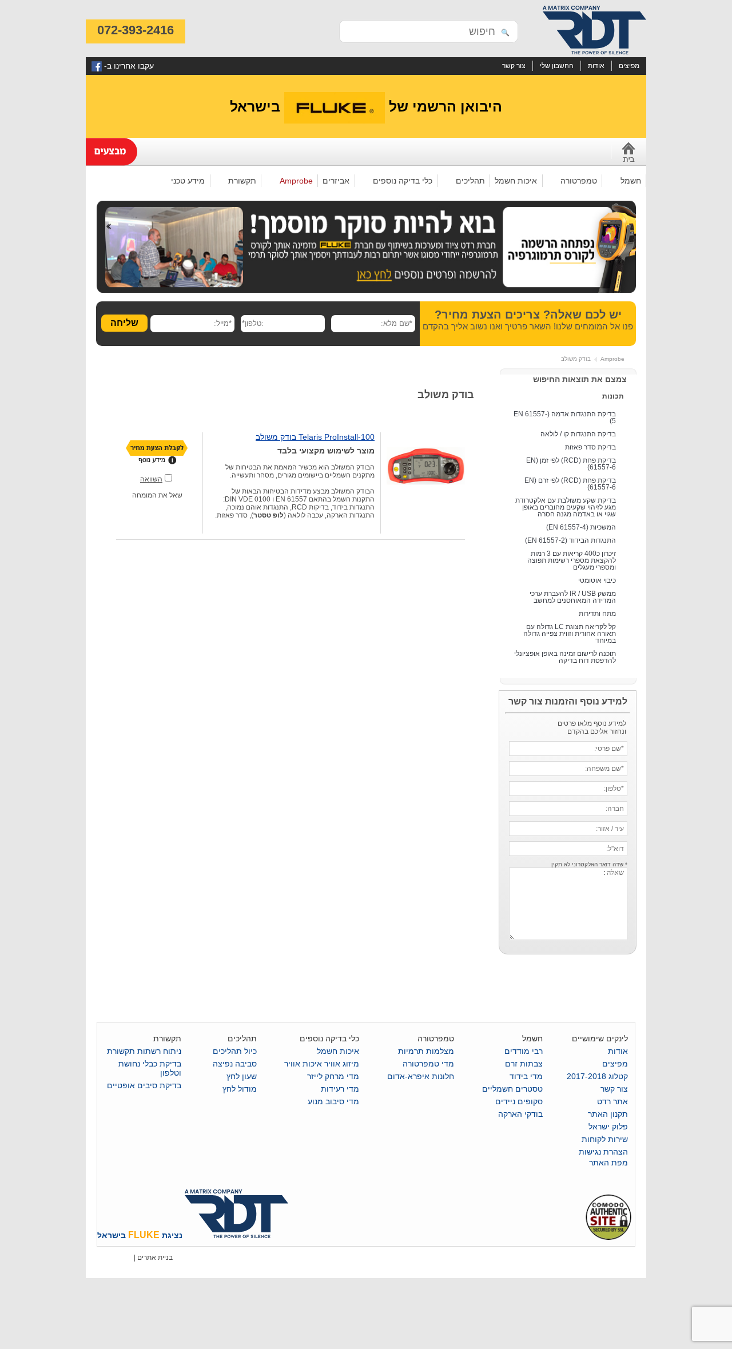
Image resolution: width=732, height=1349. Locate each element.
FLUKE (144, 1235)
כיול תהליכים (235, 1051)
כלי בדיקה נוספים (405, 181)
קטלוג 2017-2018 (597, 1076)
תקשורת (244, 181)
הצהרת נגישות (603, 1151)
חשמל (633, 181)
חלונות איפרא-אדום (420, 1076)
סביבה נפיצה (235, 1063)
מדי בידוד (526, 1076)
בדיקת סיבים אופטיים (144, 1085)
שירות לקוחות (605, 1139)
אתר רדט (612, 1101)
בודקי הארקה (520, 1114)
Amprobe (299, 181)
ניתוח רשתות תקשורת (144, 1051)
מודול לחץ (239, 1088)
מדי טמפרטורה (428, 1063)
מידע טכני (190, 181)
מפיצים (629, 65)
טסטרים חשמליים (512, 1088)
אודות (596, 65)
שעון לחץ (241, 1076)
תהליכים (473, 181)
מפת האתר (608, 1162)
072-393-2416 (135, 30)
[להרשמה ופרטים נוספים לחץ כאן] (366, 290)
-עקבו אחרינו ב (128, 65)
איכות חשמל (516, 180)
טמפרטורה (581, 181)
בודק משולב (576, 359)
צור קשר (514, 65)
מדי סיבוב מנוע (333, 1101)
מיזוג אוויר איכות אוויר (321, 1063)
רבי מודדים (523, 1051)
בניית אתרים (155, 1258)
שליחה (124, 323)
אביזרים (336, 180)
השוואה (151, 479)
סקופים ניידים (519, 1101)
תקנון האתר (608, 1114)
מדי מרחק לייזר (333, 1076)
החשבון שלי (557, 65)
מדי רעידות (340, 1088)
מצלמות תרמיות (426, 1051)
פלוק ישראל (608, 1126)
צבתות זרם (524, 1063)
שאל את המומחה (157, 495)
